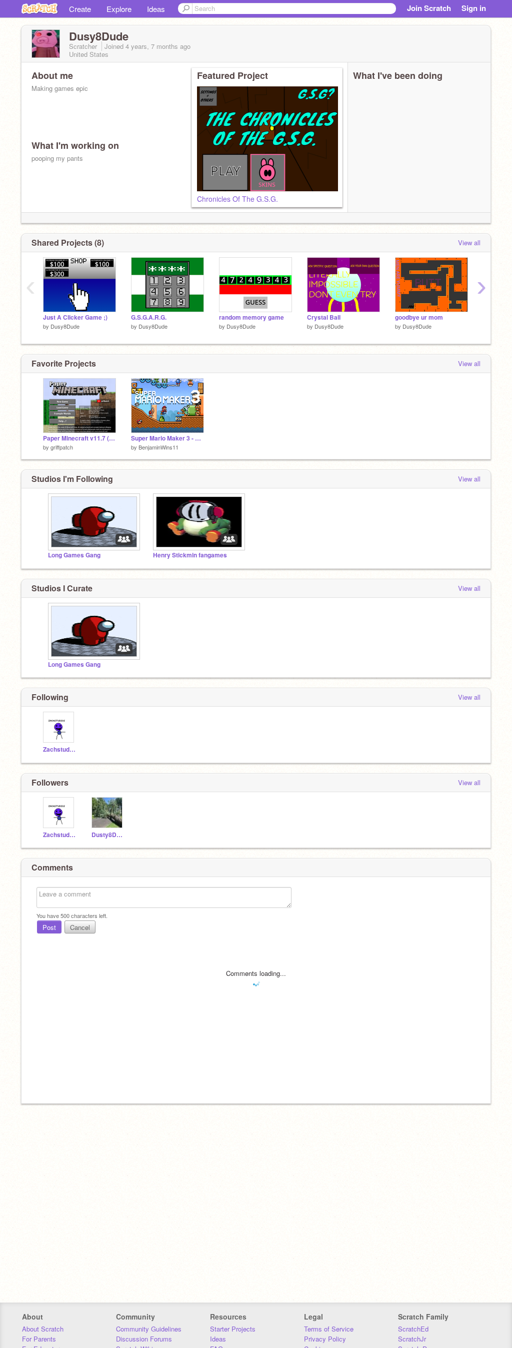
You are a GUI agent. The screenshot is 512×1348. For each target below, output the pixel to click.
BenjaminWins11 (158, 447)
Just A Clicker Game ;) (75, 317)
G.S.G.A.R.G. (148, 317)
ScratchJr (412, 1339)
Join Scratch (429, 7)
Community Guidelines (149, 1329)
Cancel (80, 927)
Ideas (156, 8)
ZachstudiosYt (59, 749)
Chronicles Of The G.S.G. (237, 199)
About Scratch (43, 1329)
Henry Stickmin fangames (190, 555)
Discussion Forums (144, 1339)
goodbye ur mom (419, 317)
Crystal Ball (323, 317)
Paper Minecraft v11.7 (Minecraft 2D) (79, 438)
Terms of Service (329, 1329)
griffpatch (61, 447)
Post (49, 927)
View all (469, 242)
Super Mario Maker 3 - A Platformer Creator (167, 438)
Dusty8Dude (108, 835)
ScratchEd (413, 1329)
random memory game (251, 317)
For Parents (39, 1339)
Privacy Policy (325, 1339)
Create (80, 8)
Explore (119, 8)
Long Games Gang (74, 555)
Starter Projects (233, 1329)
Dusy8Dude (65, 326)
